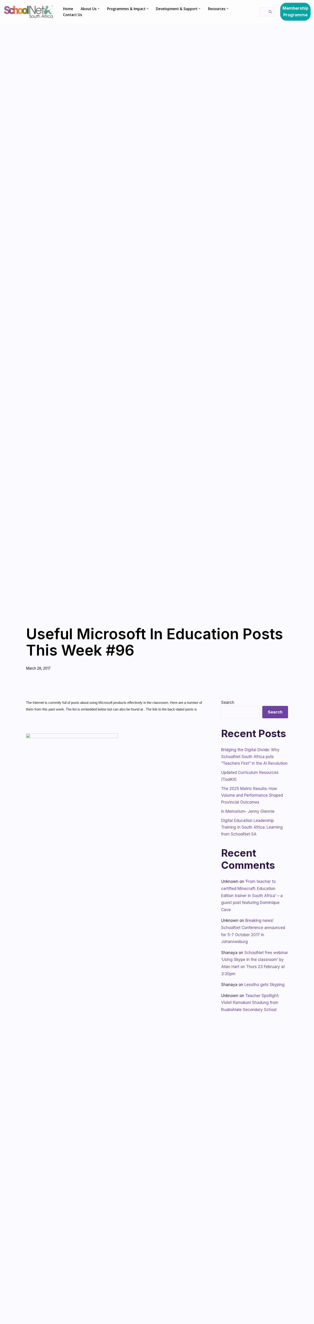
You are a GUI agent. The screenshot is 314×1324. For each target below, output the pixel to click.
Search (227, 702)
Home (68, 8)
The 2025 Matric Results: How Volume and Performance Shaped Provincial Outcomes (252, 795)
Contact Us (72, 14)
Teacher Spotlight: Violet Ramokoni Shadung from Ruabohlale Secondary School (250, 1002)
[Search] (270, 11)
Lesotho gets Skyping (264, 984)
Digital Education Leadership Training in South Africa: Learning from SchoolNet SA (252, 827)
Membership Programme (295, 11)
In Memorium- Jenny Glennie (247, 811)
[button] (99, 9)
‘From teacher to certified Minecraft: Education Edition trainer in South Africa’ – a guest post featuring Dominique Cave (252, 895)
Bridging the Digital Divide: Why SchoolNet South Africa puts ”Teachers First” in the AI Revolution (254, 756)
